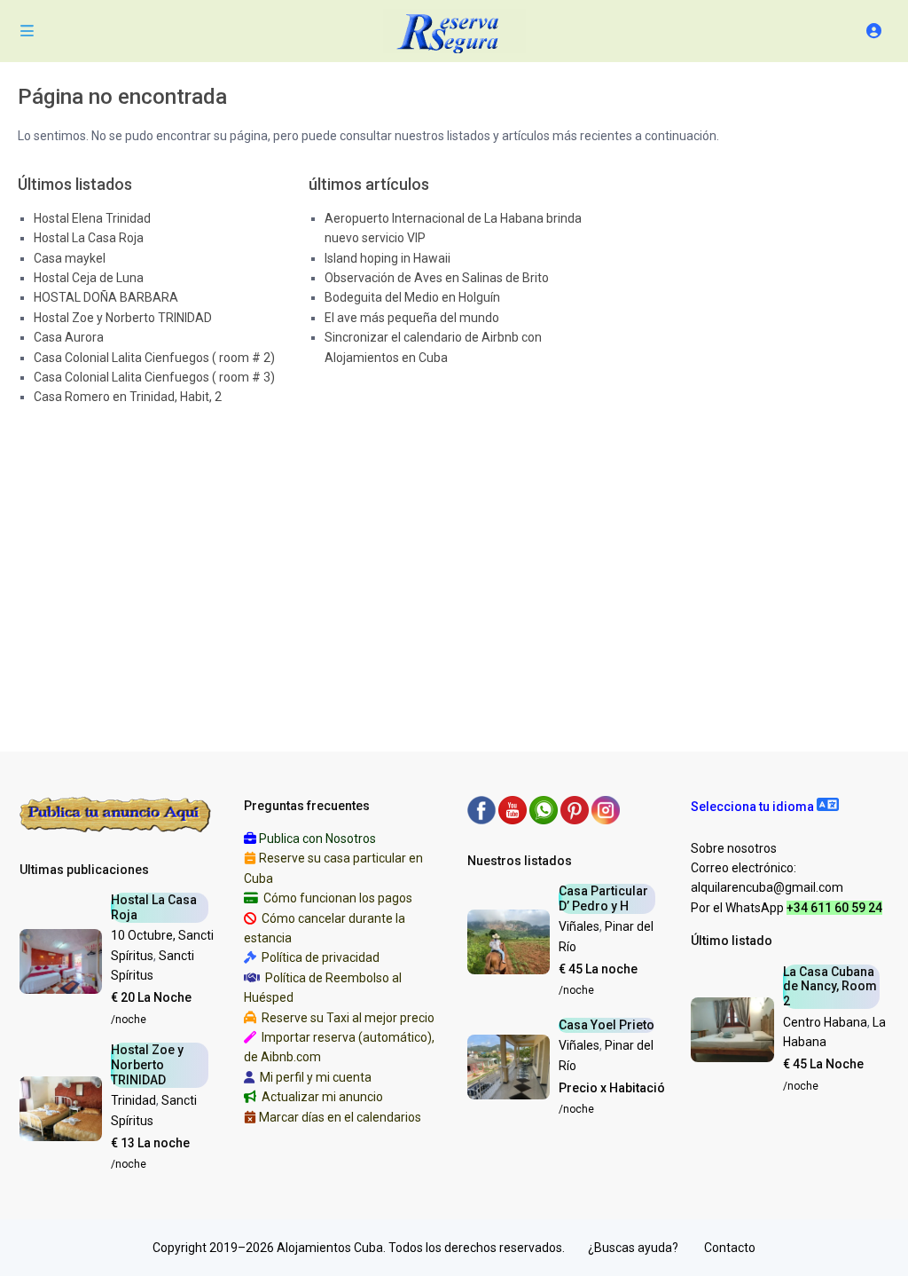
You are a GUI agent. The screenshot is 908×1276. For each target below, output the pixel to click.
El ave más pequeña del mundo (412, 318)
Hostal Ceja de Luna (89, 278)
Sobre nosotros (734, 848)
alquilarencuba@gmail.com (767, 887)
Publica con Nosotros (317, 838)
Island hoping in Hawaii (387, 258)
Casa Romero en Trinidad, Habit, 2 (128, 397)
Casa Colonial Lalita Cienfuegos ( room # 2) (154, 358)
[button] (765, 806)
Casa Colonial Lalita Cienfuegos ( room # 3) (154, 377)
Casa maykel (70, 258)
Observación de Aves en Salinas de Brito (437, 278)
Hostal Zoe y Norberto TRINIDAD (123, 318)
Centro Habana (825, 1022)
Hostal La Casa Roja (89, 238)
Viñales (579, 926)
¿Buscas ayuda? (633, 1248)
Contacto (729, 1248)
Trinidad (133, 1100)
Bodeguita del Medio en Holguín (412, 297)
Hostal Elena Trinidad (92, 218)
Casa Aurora (69, 337)
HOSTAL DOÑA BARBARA (106, 297)
